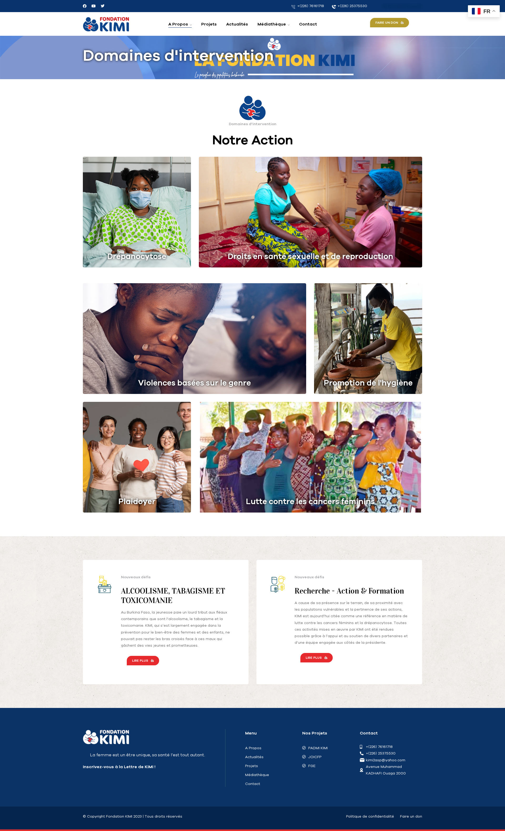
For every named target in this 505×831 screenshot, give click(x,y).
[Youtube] (93, 6)
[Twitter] (102, 6)
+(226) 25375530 (351, 6)
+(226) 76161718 (310, 6)
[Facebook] (85, 6)
